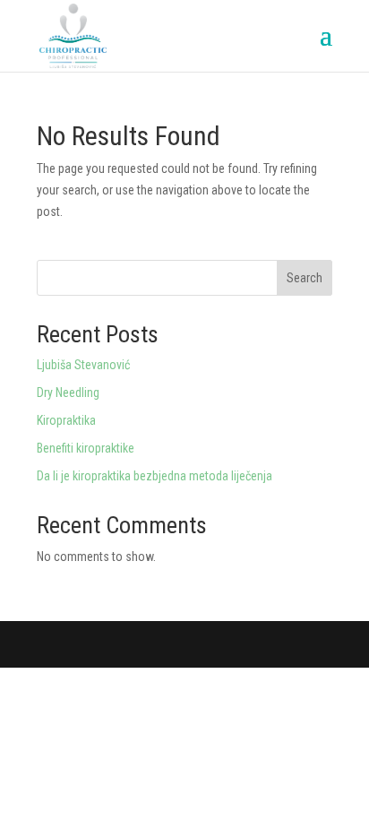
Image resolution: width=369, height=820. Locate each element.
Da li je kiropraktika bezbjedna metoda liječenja (154, 476)
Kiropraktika (66, 420)
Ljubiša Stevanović (83, 365)
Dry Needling (68, 392)
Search (304, 278)
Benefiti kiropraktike (85, 448)
